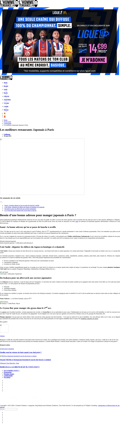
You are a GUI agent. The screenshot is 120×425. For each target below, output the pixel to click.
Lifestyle (6, 96)
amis (76, 221)
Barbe (6, 93)
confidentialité (8, 375)
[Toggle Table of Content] (1, 202)
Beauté (6, 86)
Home (5, 120)
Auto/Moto (7, 99)
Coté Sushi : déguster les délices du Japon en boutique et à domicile (24, 207)
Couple (6, 106)
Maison (6, 110)
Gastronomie (7, 123)
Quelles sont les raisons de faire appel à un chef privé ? (21, 352)
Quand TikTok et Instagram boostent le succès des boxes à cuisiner (25, 360)
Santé (5, 89)
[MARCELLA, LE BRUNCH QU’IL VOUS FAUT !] (60, 363)
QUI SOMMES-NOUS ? (11, 370)
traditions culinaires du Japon (89, 318)
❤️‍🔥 (5, 113)
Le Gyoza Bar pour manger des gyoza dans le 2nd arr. (21, 210)
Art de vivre (7, 122)
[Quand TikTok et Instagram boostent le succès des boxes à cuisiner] (60, 356)
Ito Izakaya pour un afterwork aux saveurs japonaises (20, 209)
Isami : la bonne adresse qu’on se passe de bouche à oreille (22, 205)
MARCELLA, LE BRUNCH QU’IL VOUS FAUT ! (20, 367)
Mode (5, 82)
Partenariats (8, 372)
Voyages (6, 103)
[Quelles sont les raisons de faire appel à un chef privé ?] (60, 349)
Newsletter (7, 377)
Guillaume (7, 134)
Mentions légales (9, 374)
